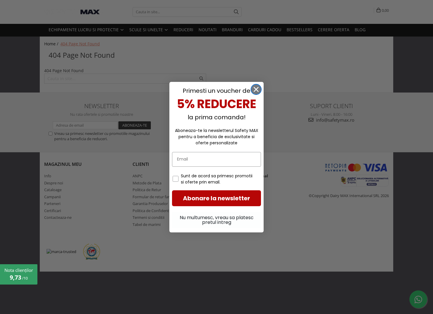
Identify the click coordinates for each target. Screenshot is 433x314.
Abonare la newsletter (216, 198)
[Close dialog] (256, 89)
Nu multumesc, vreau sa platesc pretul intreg (217, 220)
